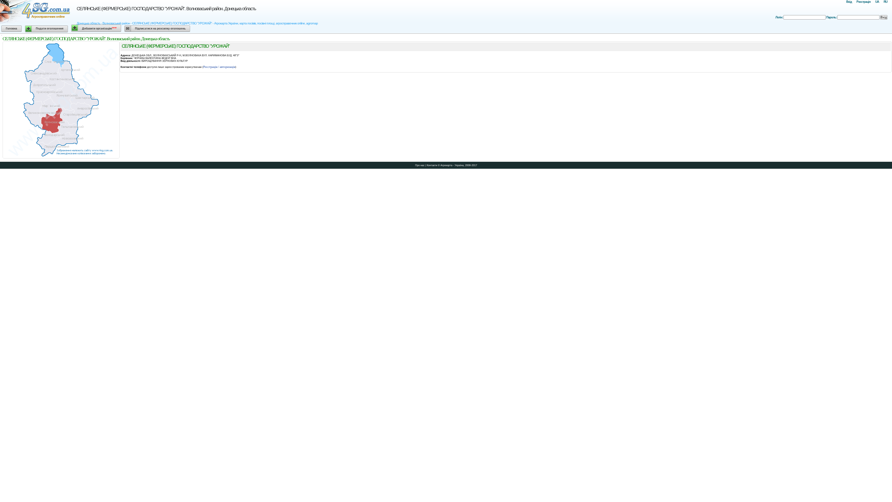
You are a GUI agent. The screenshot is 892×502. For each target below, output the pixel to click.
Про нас (420, 165)
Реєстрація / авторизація (219, 67)
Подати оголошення (49, 28)
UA (877, 1)
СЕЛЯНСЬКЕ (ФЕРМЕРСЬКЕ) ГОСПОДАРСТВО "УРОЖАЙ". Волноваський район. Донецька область (166, 8)
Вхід (849, 1)
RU (885, 1)
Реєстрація (863, 1)
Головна (11, 28)
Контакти (432, 165)
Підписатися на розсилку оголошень (160, 28)
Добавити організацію (99, 28)
